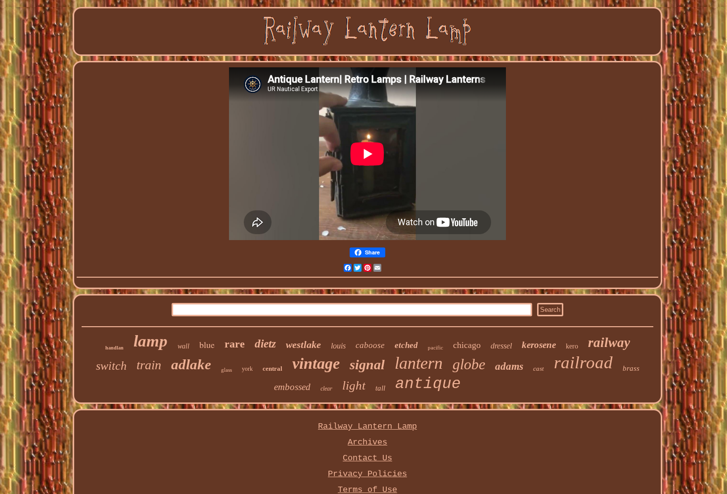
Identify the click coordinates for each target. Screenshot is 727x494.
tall (380, 388)
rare (235, 344)
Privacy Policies (367, 474)
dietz (265, 344)
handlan (114, 347)
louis (338, 346)
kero (572, 346)
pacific (435, 347)
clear (326, 388)
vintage (316, 363)
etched (406, 345)
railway (609, 342)
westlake (303, 344)
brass (631, 368)
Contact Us (367, 458)
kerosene (539, 345)
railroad (583, 362)
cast (538, 368)
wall (183, 346)
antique (428, 384)
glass (226, 370)
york (247, 368)
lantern (419, 363)
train (148, 365)
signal (367, 364)
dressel (501, 346)
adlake (191, 364)
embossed (292, 387)
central (272, 368)
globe (469, 364)
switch (111, 365)
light (353, 385)
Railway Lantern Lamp (367, 426)
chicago (467, 345)
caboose (370, 345)
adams (509, 366)
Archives (367, 442)
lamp (151, 341)
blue (207, 344)
